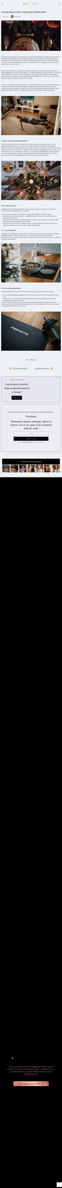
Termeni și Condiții (38, 442)
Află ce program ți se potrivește (31, 1083)
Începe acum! (16, 397)
